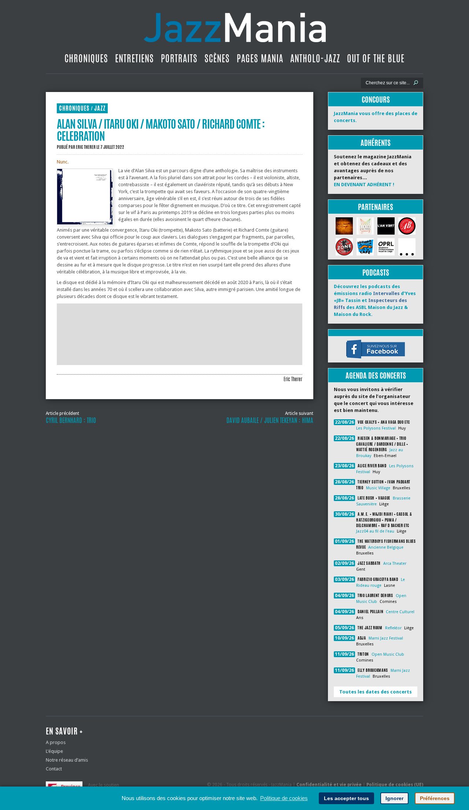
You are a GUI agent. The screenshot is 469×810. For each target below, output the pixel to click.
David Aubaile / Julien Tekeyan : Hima (269, 420)
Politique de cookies (284, 798)
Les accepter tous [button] (346, 798)
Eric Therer (86, 147)
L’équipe (54, 751)
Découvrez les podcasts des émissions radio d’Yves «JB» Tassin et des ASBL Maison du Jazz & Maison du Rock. (375, 300)
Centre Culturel (400, 612)
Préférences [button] (435, 798)
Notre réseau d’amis (67, 760)
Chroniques (86, 58)
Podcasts (375, 272)
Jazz (100, 108)
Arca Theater (394, 563)
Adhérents (376, 142)
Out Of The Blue (376, 58)
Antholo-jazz (315, 58)
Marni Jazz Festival (386, 638)
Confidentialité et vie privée (329, 784)
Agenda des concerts (376, 375)
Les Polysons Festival (376, 428)
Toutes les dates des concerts (375, 692)
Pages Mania (260, 58)
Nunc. (63, 162)
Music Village (378, 488)
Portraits (179, 58)
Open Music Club (388, 654)
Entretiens (134, 58)
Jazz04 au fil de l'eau (375, 531)
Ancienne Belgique (385, 547)
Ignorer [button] (394, 798)
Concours (376, 99)
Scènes (217, 58)
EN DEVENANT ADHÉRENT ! (364, 184)
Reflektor (393, 628)
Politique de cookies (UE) (394, 784)
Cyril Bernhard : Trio (71, 420)
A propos (56, 742)
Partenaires (375, 207)
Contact (54, 769)
